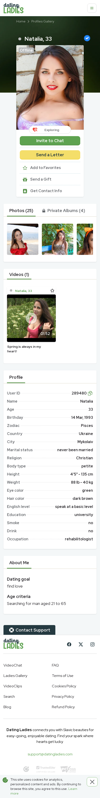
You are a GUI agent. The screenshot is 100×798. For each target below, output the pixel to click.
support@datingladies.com (50, 754)
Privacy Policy (63, 696)
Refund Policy (63, 706)
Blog (7, 706)
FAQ (55, 665)
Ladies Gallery (15, 675)
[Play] (31, 318)
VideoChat (12, 665)
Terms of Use (62, 675)
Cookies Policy (64, 686)
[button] (50, 87)
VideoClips (12, 686)
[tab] (21, 210)
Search (9, 696)
